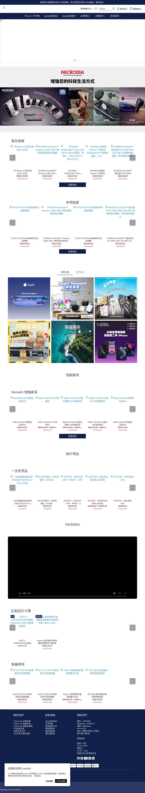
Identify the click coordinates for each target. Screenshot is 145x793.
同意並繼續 (60, 781)
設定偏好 (49, 781)
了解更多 (37, 776)
